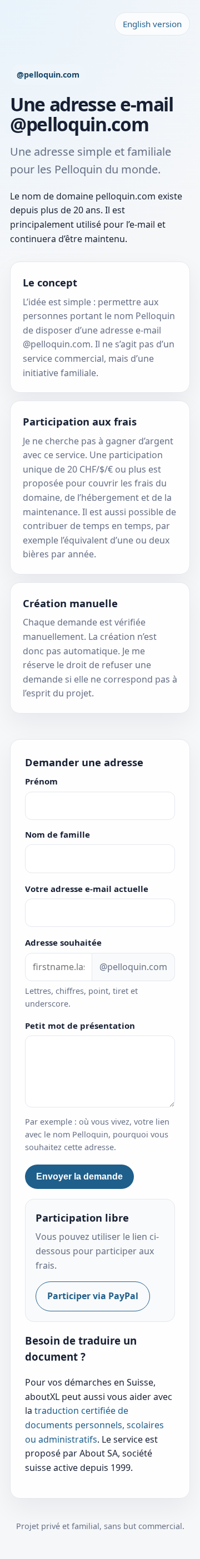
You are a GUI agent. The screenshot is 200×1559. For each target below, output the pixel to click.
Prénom (41, 781)
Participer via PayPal (92, 1296)
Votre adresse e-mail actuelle (86, 888)
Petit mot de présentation (80, 1025)
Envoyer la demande (79, 1176)
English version (152, 23)
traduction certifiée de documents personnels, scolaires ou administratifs (94, 1424)
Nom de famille (57, 834)
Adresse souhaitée (63, 942)
